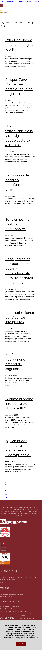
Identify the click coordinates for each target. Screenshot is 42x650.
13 (6, 495)
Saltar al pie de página (30, 1)
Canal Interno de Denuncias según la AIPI (19, 45)
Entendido (21, 644)
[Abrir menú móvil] (1, 14)
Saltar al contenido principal (11, 1)
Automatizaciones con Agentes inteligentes (19, 317)
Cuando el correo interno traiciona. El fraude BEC (19, 404)
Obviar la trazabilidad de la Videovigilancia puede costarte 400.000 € (19, 135)
